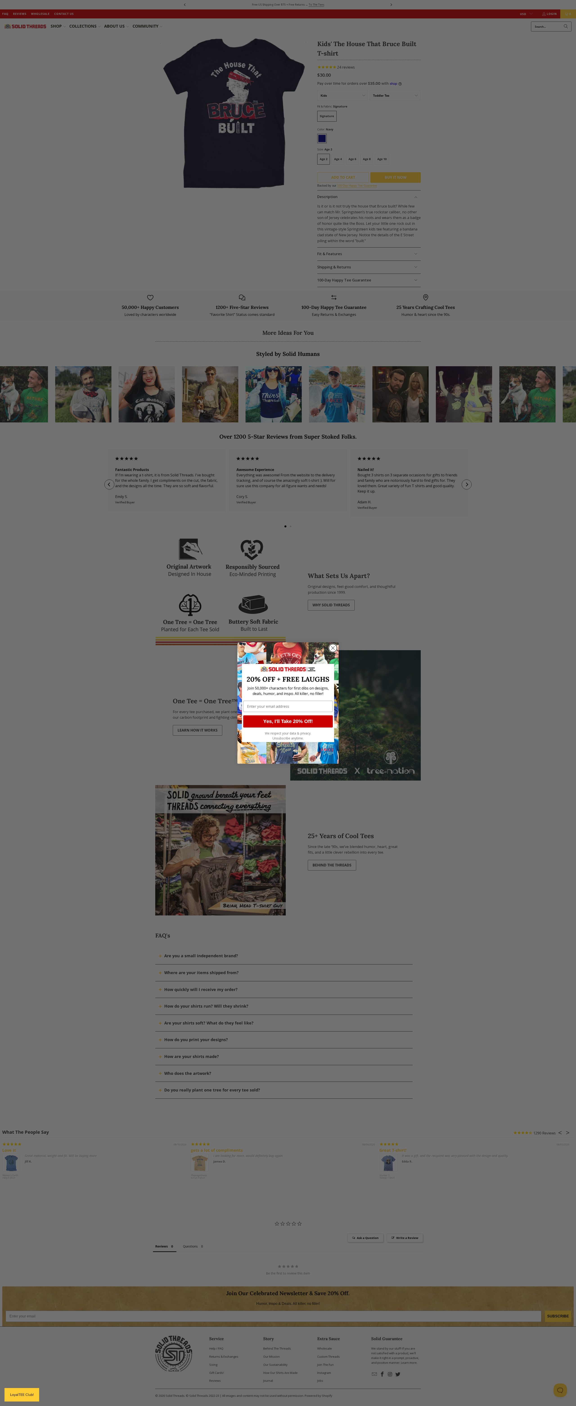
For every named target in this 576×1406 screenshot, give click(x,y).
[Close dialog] (333, 648)
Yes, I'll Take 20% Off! (288, 721)
